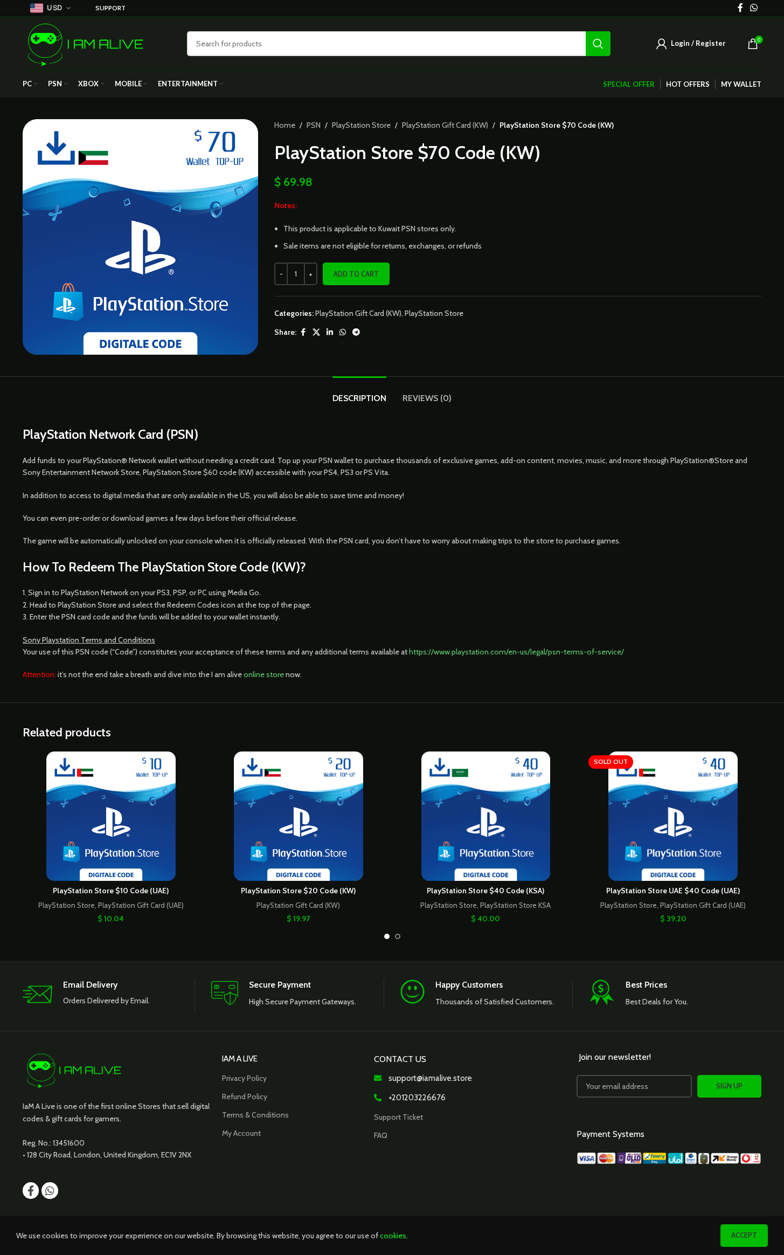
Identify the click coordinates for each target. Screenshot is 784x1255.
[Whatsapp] (49, 1190)
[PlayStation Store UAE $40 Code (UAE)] (673, 816)
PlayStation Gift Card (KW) (445, 125)
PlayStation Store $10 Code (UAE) (111, 890)
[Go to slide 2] (397, 936)
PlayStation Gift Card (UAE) (141, 905)
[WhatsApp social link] (342, 332)
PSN (314, 125)
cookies (393, 1235)
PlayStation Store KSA (515, 905)
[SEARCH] (598, 43)
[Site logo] (86, 42)
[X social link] (316, 332)
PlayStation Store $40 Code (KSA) (485, 890)
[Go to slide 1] (387, 936)
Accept (744, 1235)
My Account (241, 1133)
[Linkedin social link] (329, 332)
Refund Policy (244, 1096)
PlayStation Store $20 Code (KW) (298, 890)
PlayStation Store (361, 125)
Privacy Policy (244, 1078)
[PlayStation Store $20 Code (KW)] (298, 816)
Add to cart (356, 274)
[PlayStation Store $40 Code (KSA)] (486, 816)
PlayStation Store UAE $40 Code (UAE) (673, 890)
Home (284, 125)
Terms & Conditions (255, 1115)
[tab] (359, 392)
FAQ (380, 1135)
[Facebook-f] (31, 1190)
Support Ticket (398, 1117)
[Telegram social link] (356, 332)
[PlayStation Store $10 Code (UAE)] (111, 816)
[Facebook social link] (302, 332)
